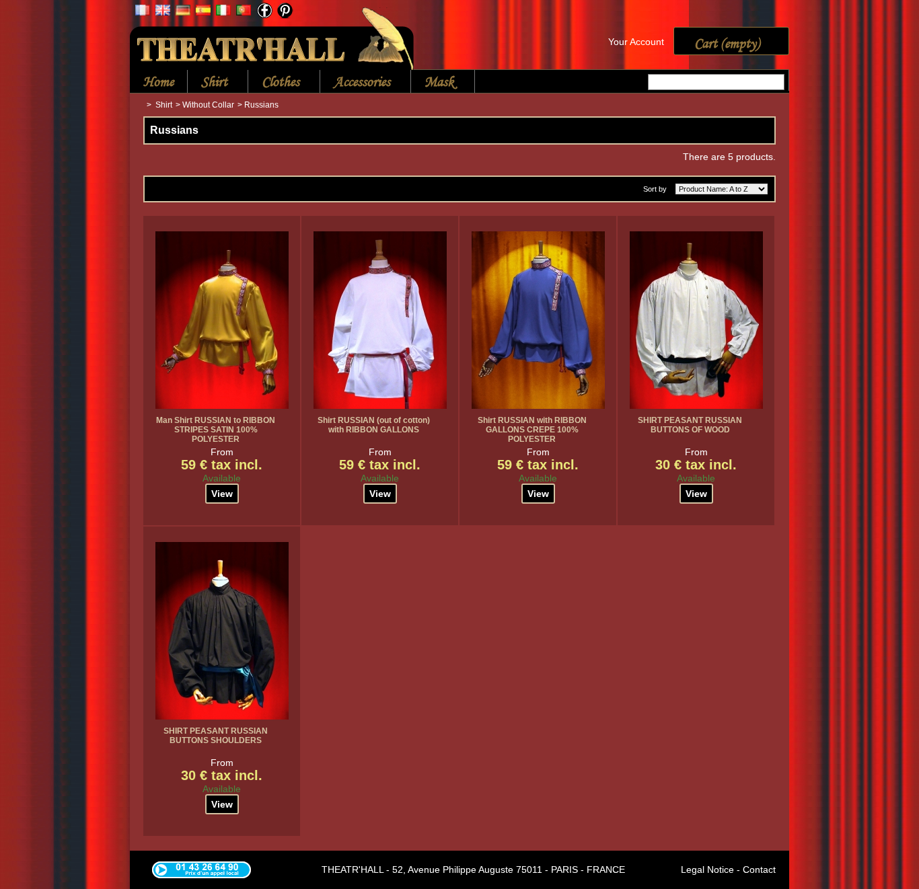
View (222, 493)
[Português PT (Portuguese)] (243, 12)
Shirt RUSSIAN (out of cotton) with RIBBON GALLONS (374, 425)
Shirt (207, 83)
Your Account (636, 41)
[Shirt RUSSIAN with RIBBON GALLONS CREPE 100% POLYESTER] (538, 320)
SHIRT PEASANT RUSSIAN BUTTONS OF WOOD (690, 425)
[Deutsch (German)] (183, 12)
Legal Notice (707, 869)
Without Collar (208, 105)
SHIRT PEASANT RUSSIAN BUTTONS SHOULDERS (215, 735)
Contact (759, 869)
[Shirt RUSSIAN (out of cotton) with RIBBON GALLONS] (380, 320)
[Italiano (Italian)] (223, 12)
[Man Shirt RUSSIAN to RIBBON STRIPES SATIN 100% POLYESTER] (222, 320)
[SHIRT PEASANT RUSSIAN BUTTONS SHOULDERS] (222, 631)
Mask (432, 83)
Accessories (355, 83)
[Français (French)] (142, 12)
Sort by (655, 189)
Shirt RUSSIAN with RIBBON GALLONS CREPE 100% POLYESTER (532, 430)
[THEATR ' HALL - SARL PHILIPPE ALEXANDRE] (272, 36)
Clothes (273, 83)
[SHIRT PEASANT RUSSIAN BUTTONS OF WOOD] (696, 320)
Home (158, 81)
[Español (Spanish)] (203, 12)
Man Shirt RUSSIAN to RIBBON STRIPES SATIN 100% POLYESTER (215, 430)
